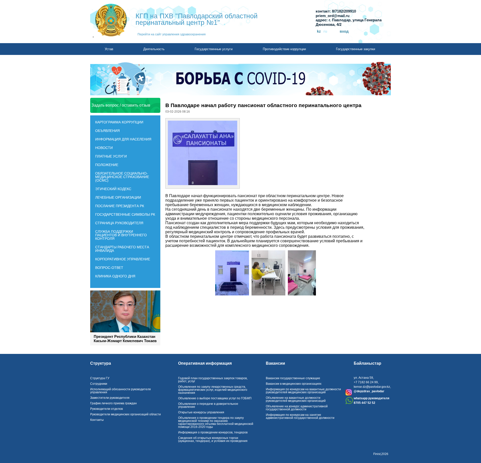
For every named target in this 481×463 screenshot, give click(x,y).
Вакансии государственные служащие (293, 378)
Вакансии (275, 363)
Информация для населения (123, 139)
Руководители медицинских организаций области (125, 414)
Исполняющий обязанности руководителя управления (120, 391)
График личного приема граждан (113, 403)
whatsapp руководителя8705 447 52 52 (371, 401)
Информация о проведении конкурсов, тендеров (213, 432)
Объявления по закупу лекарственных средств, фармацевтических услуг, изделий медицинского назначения (212, 390)
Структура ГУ (99, 378)
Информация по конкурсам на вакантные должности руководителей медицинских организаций (303, 391)
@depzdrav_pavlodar (369, 391)
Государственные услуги (213, 49)
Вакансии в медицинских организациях (293, 383)
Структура (100, 363)
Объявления (107, 131)
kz (319, 31)
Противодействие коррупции (284, 49)
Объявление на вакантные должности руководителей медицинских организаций (296, 399)
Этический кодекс (113, 189)
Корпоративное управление (122, 259)
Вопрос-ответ (109, 268)
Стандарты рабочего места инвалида (122, 249)
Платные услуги (111, 156)
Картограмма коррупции (119, 122)
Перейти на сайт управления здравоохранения (172, 34)
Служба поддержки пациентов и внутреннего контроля (121, 235)
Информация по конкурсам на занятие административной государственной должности (300, 416)
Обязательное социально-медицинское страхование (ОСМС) (122, 176)
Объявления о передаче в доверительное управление (208, 405)
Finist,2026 (380, 454)
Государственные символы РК (125, 214)
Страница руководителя (119, 223)
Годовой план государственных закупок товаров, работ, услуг (213, 379)
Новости (104, 148)
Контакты (97, 420)
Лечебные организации (118, 197)
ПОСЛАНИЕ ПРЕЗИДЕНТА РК (119, 206)
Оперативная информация (205, 363)
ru (325, 31)
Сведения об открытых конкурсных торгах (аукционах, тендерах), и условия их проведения (213, 439)
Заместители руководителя (110, 398)
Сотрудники (98, 383)
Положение (106, 165)
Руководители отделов (106, 409)
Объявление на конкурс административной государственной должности (297, 408)
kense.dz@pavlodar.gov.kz (372, 387)
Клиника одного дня (115, 276)
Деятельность (154, 49)
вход (344, 31)
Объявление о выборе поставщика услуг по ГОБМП (215, 398)
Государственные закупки (355, 49)
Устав (109, 49)
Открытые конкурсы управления (201, 412)
